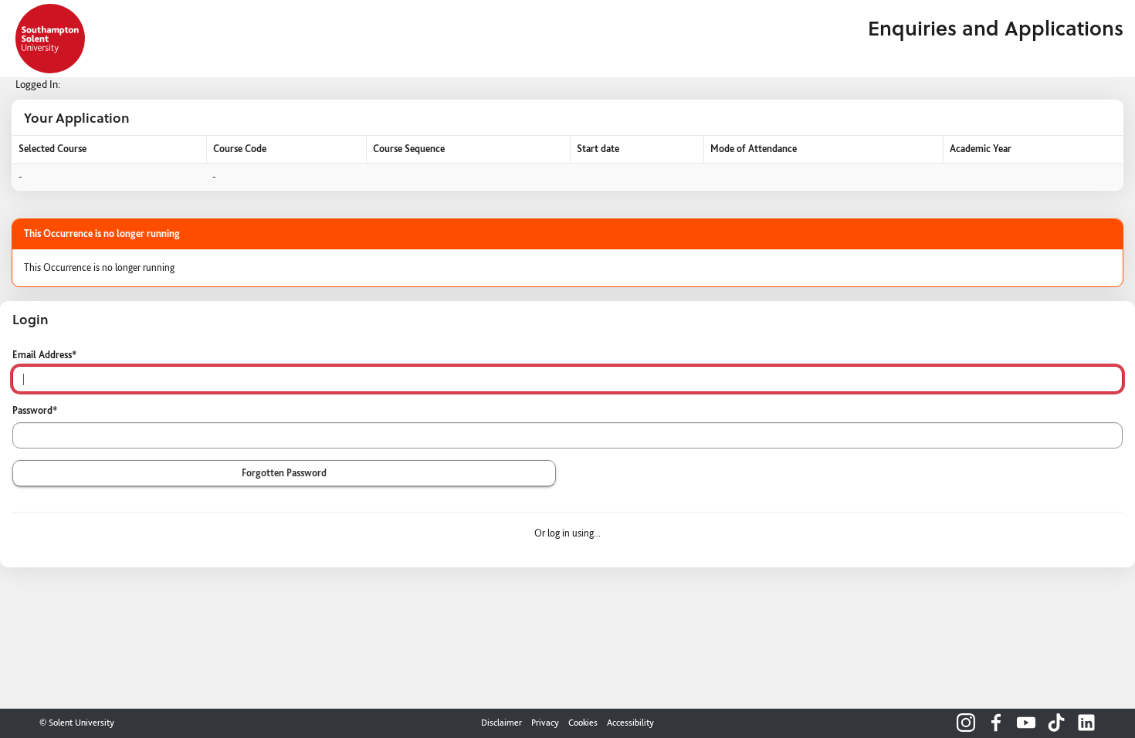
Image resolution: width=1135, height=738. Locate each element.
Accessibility (630, 722)
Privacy (545, 722)
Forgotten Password (284, 473)
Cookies (583, 722)
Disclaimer (501, 722)
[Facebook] (996, 722)
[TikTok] (1056, 722)
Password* (34, 410)
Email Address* (44, 355)
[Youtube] (1026, 722)
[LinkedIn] (1086, 722)
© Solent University (76, 722)
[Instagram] (966, 722)
